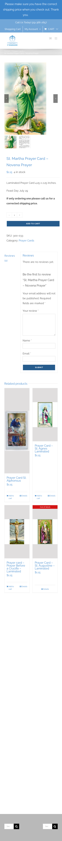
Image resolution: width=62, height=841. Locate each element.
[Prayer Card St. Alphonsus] (16, 430)
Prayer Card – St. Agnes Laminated (44, 448)
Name (27, 340)
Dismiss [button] (34, 15)
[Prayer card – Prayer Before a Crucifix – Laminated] (16, 531)
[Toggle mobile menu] (56, 38)
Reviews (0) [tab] (9, 258)
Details (24, 496)
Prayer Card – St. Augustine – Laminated (45, 565)
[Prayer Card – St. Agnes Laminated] (45, 414)
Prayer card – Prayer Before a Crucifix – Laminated (16, 567)
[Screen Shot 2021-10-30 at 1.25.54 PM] (31, 98)
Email (27, 353)
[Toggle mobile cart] (50, 38)
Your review (31, 310)
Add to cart (33, 224)
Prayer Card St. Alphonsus (16, 479)
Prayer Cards (26, 240)
